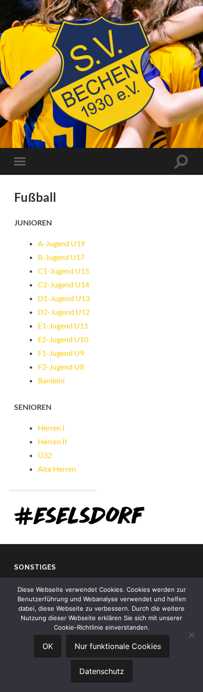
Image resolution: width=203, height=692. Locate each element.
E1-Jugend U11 (63, 325)
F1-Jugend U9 (61, 352)
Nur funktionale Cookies (118, 646)
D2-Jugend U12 (64, 311)
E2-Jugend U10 (63, 339)
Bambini (51, 380)
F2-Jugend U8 (61, 366)
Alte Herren (57, 468)
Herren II (52, 441)
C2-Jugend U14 (63, 284)
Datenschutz (101, 671)
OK (47, 646)
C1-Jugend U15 (63, 270)
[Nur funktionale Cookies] (191, 635)
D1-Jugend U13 (64, 298)
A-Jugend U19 (61, 243)
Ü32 (45, 454)
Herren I (51, 427)
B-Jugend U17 (61, 256)
